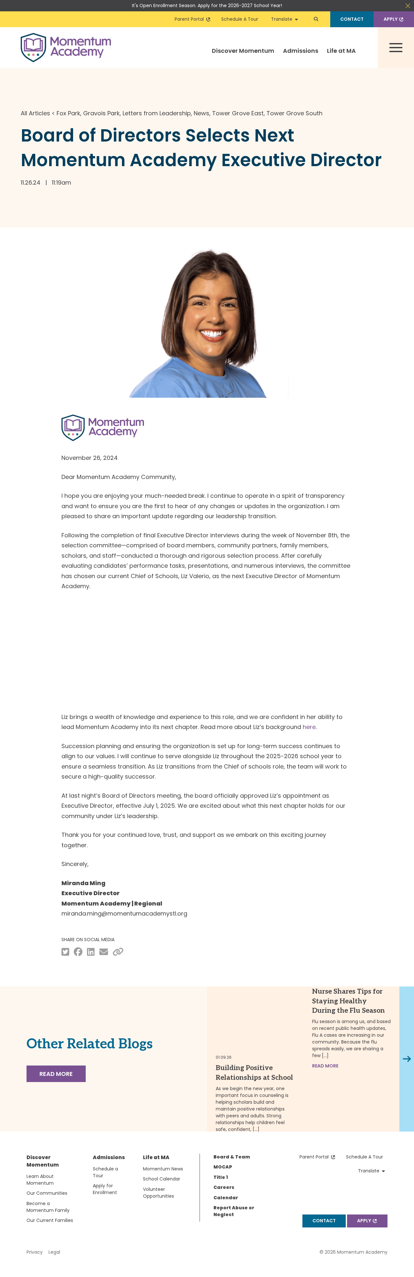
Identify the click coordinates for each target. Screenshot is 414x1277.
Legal (54, 1252)
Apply (391, 19)
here (309, 727)
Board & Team (231, 1157)
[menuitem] (243, 56)
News (201, 113)
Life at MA (341, 51)
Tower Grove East (238, 113)
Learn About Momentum (40, 1179)
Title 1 (220, 1177)
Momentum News (163, 1169)
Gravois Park (101, 113)
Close (408, 6)
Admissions (300, 51)
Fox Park (68, 113)
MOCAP (222, 1167)
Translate (283, 19)
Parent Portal (190, 19)
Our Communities (47, 1193)
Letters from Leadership (157, 113)
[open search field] (316, 19)
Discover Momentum (243, 51)
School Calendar (161, 1179)
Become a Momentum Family (48, 1207)
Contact (352, 19)
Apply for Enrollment (105, 1189)
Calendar (225, 1197)
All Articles (35, 113)
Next (407, 1059)
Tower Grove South (294, 113)
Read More (56, 1074)
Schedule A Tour (239, 19)
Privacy (35, 1252)
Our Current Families (50, 1220)
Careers (223, 1187)
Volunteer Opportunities (158, 1192)
